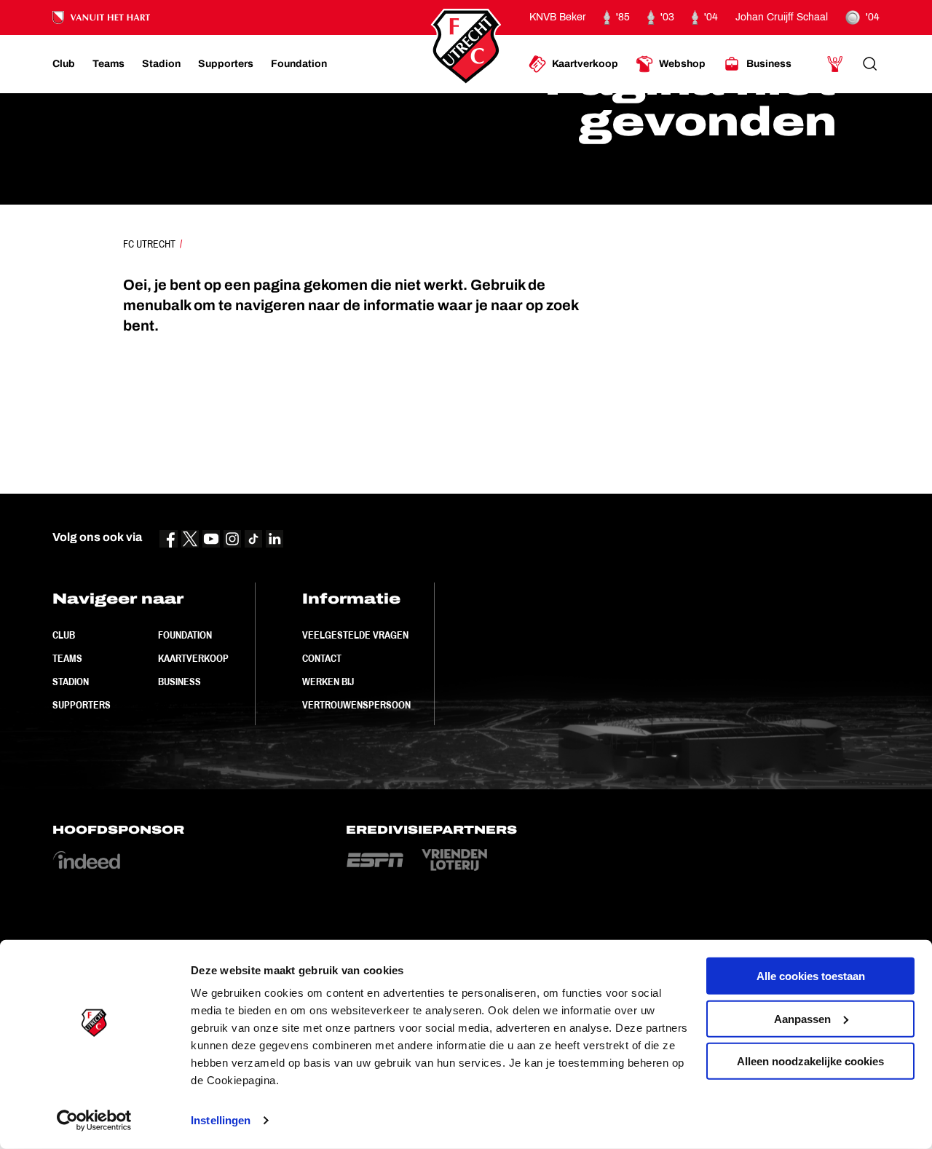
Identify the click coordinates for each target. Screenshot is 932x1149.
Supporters (81, 704)
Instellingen (220, 1120)
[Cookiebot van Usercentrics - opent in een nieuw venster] (94, 1121)
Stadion (70, 681)
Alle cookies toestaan (811, 976)
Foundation (185, 634)
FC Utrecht (149, 243)
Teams (67, 658)
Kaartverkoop (193, 658)
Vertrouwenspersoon (356, 704)
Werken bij (328, 681)
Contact (321, 658)
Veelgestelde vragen (355, 634)
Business (179, 681)
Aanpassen (802, 1018)
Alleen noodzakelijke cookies (810, 1061)
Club (63, 634)
